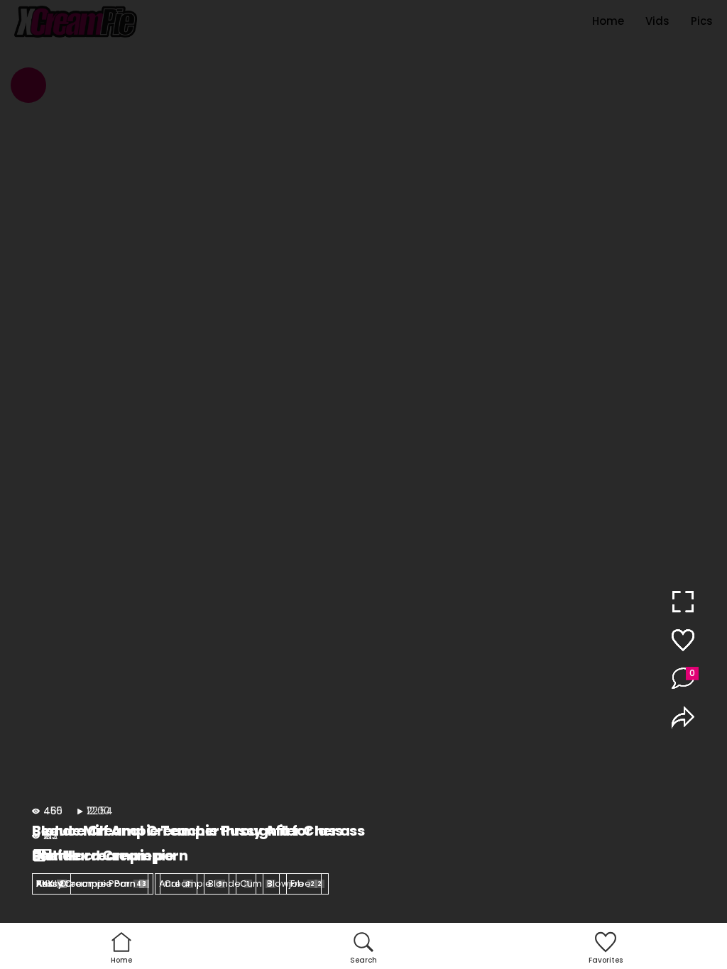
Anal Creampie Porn (88, 883)
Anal (174, 883)
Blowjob (291, 883)
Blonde (228, 883)
